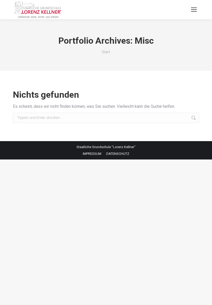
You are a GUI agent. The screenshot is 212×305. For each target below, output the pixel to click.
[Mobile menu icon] (194, 9)
